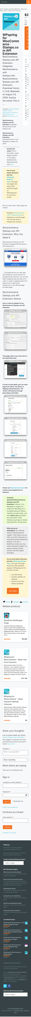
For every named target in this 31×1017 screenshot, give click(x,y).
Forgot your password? (10, 807)
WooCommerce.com (8, 114)
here (11, 164)
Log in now (11, 744)
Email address (8, 817)
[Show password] (26, 795)
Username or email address (15, 782)
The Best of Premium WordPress (12, 9)
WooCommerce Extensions (10, 112)
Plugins (11, 109)
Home (1, 9)
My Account (9, 977)
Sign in (7, 802)
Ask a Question (19, 737)
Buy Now (27, 38)
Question (6, 749)
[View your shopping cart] (28, 2)
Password (9, 792)
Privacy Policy (18, 1010)
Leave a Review (8, 737)
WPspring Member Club (10, 179)
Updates (21, 979)
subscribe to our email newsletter (17, 972)
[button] (16, 16)
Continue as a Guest (9, 833)
